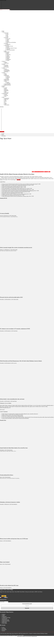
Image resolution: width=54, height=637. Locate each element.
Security (7, 82)
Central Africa (4, 3)
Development (6, 66)
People (5, 73)
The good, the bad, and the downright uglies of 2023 (11, 297)
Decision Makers (7, 70)
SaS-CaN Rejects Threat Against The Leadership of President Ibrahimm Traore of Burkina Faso (18, 190)
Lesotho (7, 55)
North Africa (6, 32)
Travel (5, 96)
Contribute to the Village (6, 617)
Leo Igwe (15, 363)
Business (3, 64)
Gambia (7, 39)
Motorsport (6, 89)
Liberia (7, 40)
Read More (18, 179)
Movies (7, 78)
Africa (3, 31)
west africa (40, 176)
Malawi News (4, 621)
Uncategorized (6, 98)
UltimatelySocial (34, 636)
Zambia (7, 52)
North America (6, 104)
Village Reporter (9, 450)
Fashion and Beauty (7, 84)
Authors (5, 62)
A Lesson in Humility (4, 213)
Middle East (6, 99)
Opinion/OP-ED (3, 198)
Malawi (7, 53)
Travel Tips (6, 95)
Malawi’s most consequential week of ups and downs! (11, 187)
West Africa (6, 37)
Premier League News (6, 620)
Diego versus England (4, 562)
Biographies (6, 71)
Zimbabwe (8, 56)
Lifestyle (3, 72)
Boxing (5, 88)
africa (18, 176)
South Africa (8, 54)
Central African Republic (10, 49)
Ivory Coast (8, 38)
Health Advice (6, 80)
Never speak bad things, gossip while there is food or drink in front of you (14, 188)
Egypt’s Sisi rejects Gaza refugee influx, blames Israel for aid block (42, 417)
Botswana (8, 57)
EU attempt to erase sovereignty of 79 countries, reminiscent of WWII (15, 328)
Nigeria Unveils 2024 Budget (24, 418)
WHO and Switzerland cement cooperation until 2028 (11, 186)
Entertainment (6, 75)
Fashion (5, 74)
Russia (5, 102)
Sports (3, 86)
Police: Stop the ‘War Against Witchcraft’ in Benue (14, 414)
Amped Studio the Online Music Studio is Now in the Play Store (14, 447)
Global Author (13, 215)
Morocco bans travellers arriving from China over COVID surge (14, 538)
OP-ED (5, 68)
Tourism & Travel (5, 93)
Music (28, 176)
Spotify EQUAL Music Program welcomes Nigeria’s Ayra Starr (17, 174)
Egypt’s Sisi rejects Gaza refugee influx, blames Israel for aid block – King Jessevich (16, 417)
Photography (6, 90)
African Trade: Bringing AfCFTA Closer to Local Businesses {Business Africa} (15, 196)
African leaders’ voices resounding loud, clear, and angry (12, 399)
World (3, 2)
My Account (4, 629)
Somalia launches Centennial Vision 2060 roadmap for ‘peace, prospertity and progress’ (23, 413)
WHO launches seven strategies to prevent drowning (10, 195)
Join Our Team (4, 618)
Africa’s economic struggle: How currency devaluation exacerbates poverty (16, 247)
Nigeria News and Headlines (11, 42)
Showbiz (36, 176)
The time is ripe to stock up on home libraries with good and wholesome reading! (15, 189)
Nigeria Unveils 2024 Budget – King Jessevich (10, 418)
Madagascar (8, 44)
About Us (3, 61)
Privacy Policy (4, 623)
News (31, 176)
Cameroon (8, 48)
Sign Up (3, 630)
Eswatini (7, 60)
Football (5, 87)
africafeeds (21, 176)
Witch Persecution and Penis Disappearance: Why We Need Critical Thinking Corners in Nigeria (21, 360)
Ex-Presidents (6, 69)
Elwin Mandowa (14, 176)
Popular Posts (3, 420)
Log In (3, 627)
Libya (7, 33)
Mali (7, 35)
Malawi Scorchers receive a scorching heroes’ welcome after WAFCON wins (15, 185)
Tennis (5, 91)
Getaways (8, 76)
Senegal (7, 41)
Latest (5, 50)
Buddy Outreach (5, 413)
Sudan (7, 36)
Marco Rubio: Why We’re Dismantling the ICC (10, 192)
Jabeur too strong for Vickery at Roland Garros (15, 416)
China (5, 100)
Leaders (3, 5)
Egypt (7, 34)
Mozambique (8, 59)
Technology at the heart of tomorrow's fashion (10, 502)
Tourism (5, 94)
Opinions (3, 85)
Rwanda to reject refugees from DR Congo (9, 585)
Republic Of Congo (9, 46)
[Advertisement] (27, 22)
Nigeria (33, 176)
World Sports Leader (5, 619)
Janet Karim (15, 330)
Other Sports (6, 92)
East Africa (4, 4)
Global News (6, 63)
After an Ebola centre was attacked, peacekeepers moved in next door (13, 191)
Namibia (7, 58)
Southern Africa (5, 7)
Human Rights (6, 79)
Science (5, 81)
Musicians (8, 77)
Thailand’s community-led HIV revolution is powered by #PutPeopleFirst (14, 193)
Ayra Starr (25, 176)
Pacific (5, 103)
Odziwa (3, 414)
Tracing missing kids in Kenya (6, 475)
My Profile (4, 628)
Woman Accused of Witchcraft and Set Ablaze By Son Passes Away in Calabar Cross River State (18, 184)
